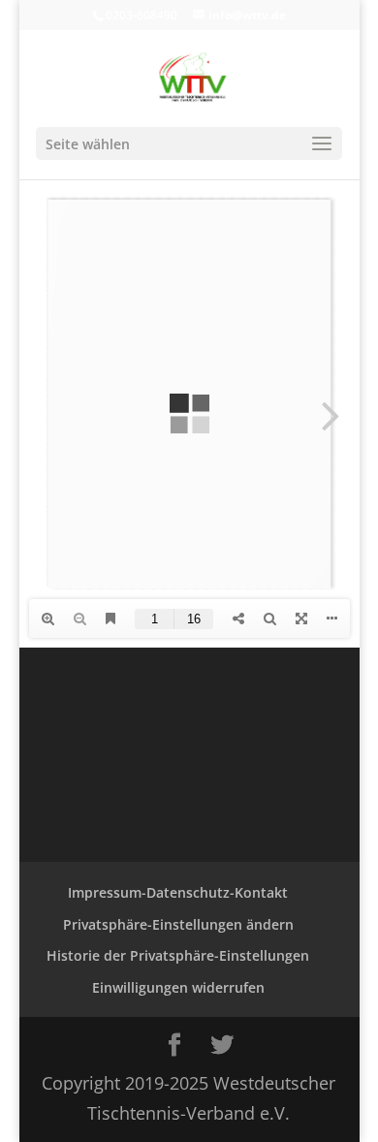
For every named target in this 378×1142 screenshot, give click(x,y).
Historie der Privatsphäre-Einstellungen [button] (178, 955)
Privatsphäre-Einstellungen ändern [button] (178, 924)
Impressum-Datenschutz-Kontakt (178, 892)
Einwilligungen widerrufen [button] (178, 987)
